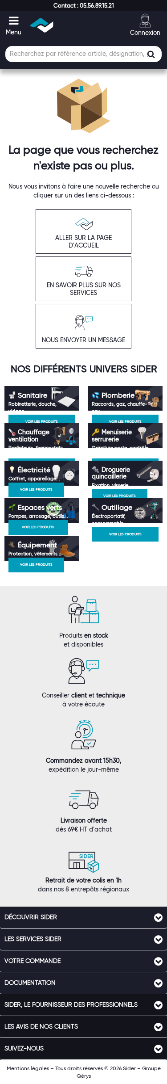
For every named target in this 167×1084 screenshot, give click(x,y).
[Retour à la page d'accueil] (42, 25)
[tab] (83, 917)
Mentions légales (28, 1068)
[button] (83, 5)
